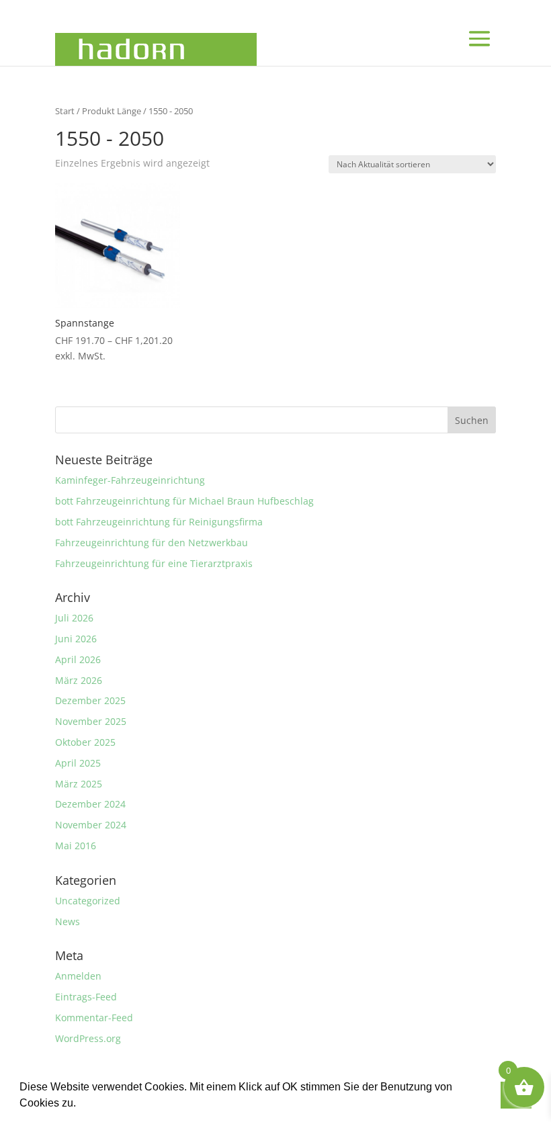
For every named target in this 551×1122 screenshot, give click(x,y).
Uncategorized (87, 900)
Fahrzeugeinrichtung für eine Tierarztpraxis (154, 563)
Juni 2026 (76, 638)
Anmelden (78, 975)
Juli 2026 (74, 617)
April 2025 (78, 763)
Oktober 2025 (85, 742)
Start (65, 111)
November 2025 (90, 721)
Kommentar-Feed (94, 1017)
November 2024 (90, 824)
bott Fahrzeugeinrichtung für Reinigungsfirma (159, 521)
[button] (81, 1105)
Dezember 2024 (90, 803)
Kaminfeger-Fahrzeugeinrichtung (130, 480)
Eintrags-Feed (86, 996)
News (67, 921)
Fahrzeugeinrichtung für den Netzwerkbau (151, 542)
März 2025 (78, 783)
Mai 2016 (75, 845)
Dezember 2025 (90, 700)
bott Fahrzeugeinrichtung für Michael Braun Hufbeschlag (184, 500)
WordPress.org (88, 1038)
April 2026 (78, 659)
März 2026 (78, 680)
